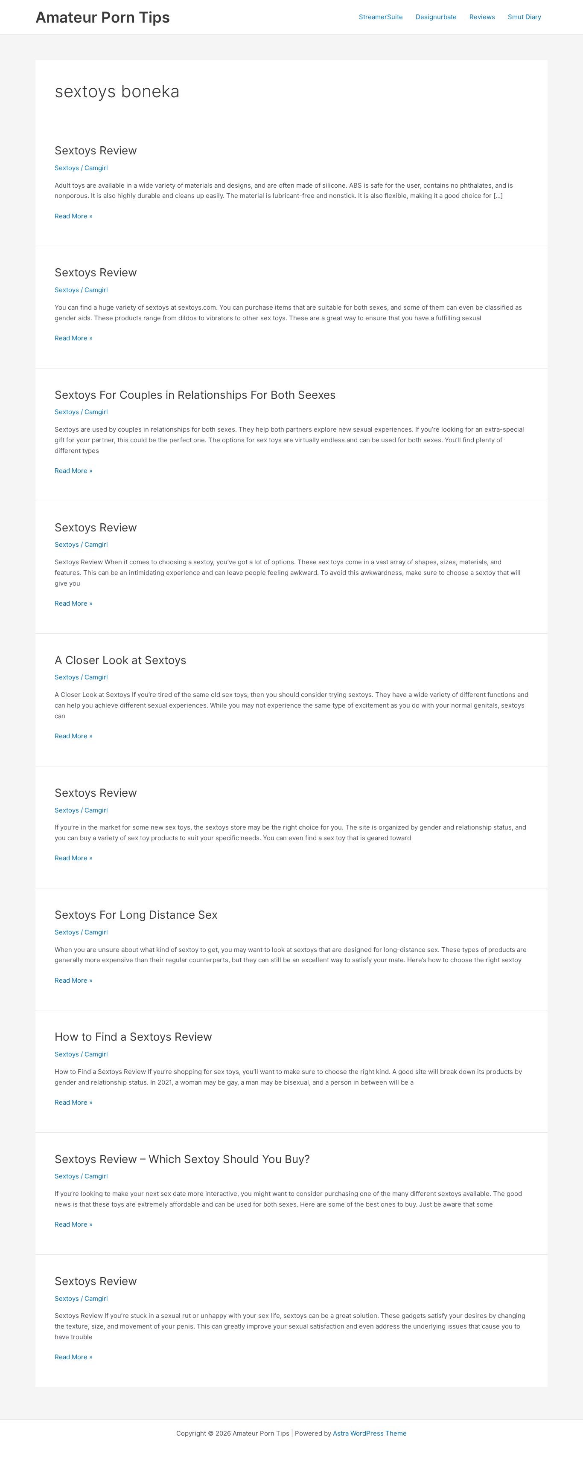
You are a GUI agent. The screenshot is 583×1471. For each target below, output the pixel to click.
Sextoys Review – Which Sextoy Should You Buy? (182, 1159)
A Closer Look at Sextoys (121, 660)
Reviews (482, 17)
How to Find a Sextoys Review (133, 1036)
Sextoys (67, 168)
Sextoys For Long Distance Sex (136, 914)
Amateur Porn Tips (102, 17)
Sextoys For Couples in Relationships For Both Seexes (195, 394)
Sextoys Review (96, 150)
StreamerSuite (381, 17)
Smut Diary (524, 17)
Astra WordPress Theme (370, 1433)
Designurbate (436, 17)
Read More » (74, 217)
